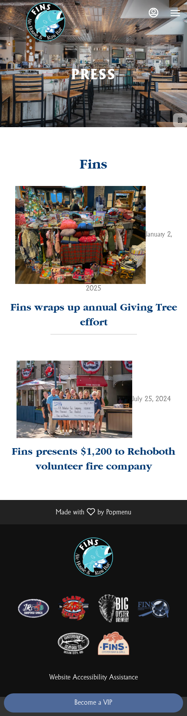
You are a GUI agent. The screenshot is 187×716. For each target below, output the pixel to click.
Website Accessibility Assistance (94, 677)
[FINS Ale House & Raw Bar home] (46, 21)
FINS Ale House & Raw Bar (93, 557)
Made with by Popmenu (69, 512)
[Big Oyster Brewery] (113, 608)
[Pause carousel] (180, 120)
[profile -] (153, 12)
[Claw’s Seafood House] (73, 608)
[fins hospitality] (153, 608)
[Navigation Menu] (175, 13)
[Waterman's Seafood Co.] (73, 643)
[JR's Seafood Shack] (33, 608)
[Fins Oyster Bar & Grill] (113, 643)
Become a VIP (93, 702)
